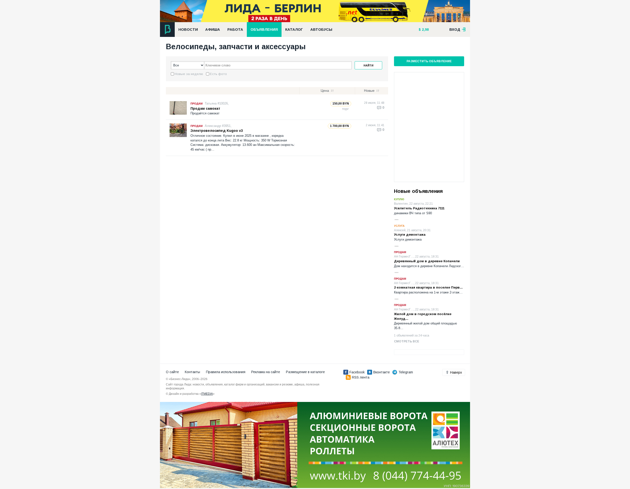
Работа (235, 29)
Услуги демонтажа (409, 234)
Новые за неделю (189, 74)
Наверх (456, 372)
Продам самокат (205, 108)
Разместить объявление (429, 61)
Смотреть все (406, 341)
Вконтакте (381, 372)
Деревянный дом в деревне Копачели (427, 261)
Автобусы (321, 29)
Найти (368, 65)
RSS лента (360, 377)
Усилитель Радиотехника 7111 (419, 208)
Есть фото (218, 74)
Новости (188, 29)
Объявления (264, 29)
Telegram (405, 372)
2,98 (425, 29)
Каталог (294, 29)
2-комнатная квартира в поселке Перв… (428, 287)
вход (455, 29)
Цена (325, 90)
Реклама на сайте (265, 372)
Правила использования (225, 372)
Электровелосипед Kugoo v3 (216, 131)
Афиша (212, 29)
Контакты (192, 372)
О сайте (172, 372)
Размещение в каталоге (305, 372)
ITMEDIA (207, 394)
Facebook (357, 372)
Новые (369, 90)
